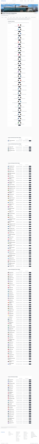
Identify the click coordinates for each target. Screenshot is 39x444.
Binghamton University (11, 171)
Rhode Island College (23, 81)
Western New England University (18, 94)
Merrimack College (18, 51)
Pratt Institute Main (11, 315)
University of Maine (11, 202)
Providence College (23, 64)
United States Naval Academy (12, 186)
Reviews (29, 17)
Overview (2, 17)
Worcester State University (12, 240)
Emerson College (11, 281)
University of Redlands (11, 396)
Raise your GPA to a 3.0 (33, 435)
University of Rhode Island (22, 34)
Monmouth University (11, 296)
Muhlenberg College (11, 313)
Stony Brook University (11, 169)
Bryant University (23, 30)
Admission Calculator (33, 17)
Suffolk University (11, 345)
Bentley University (18, 30)
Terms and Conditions (3, 443)
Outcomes (17, 17)
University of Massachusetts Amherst (18, 85)
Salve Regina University (22, 77)
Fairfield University (11, 311)
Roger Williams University (12, 150)
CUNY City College (11, 206)
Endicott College (11, 320)
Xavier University (11, 388)
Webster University (11, 416)
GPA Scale (32, 437)
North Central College (11, 409)
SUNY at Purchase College (12, 213)
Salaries (20, 17)
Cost (8, 17)
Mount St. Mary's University (12, 330)
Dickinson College (11, 349)
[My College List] (15, 0)
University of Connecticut (18, 119)
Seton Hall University (11, 294)
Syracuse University (11, 272)
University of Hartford (11, 354)
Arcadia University (11, 337)
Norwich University (11, 356)
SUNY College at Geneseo (11, 228)
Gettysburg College (11, 328)
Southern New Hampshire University (18, 111)
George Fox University (11, 414)
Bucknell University (11, 279)
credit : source (35, 11)
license (37, 11)
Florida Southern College (11, 398)
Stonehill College (18, 47)
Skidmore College (11, 306)
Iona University (10, 304)
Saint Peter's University (18, 98)
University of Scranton (11, 298)
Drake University (11, 400)
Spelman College (11, 381)
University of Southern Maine (12, 261)
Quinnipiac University (18, 68)
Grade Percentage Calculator (34, 436)
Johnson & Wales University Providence (23, 102)
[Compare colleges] (14, 0)
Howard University (11, 379)
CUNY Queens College (11, 194)
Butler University (11, 390)
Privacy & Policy (6, 443)
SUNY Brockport (11, 215)
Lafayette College (11, 287)
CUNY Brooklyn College (11, 232)
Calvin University (11, 407)
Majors (11, 17)
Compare (26, 17)
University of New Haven (11, 332)
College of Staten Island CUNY (12, 253)
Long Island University (11, 347)
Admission (6, 17)
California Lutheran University (12, 405)
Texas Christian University (12, 383)
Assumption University (18, 115)
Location (23, 17)
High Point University (11, 422)
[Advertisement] (4, 27)
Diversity (14, 17)
